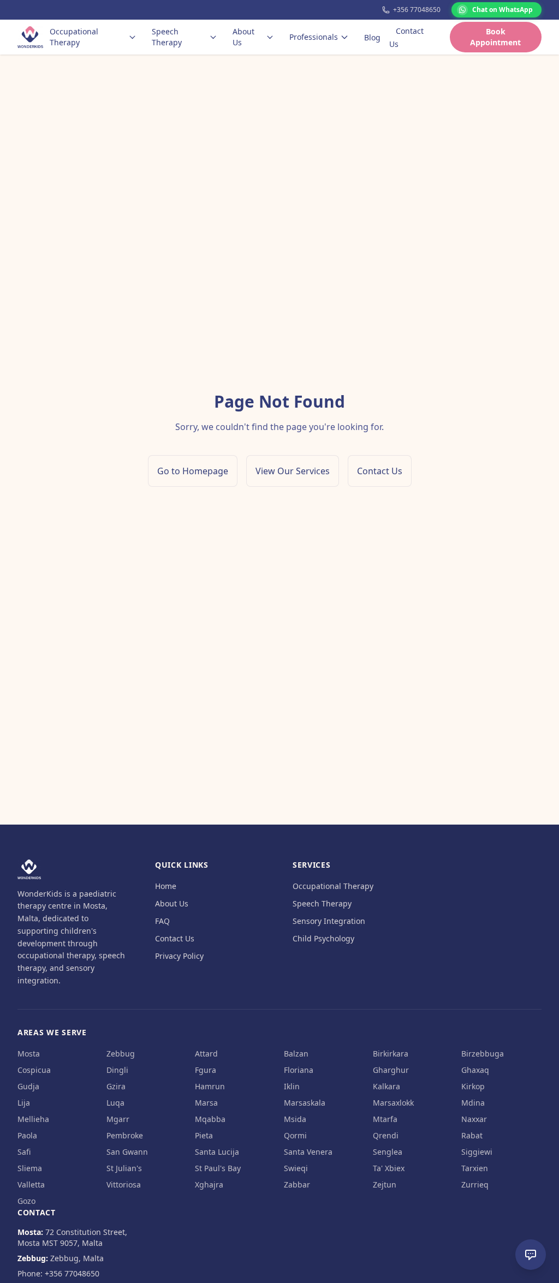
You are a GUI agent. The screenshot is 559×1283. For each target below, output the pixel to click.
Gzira (116, 1086)
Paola (27, 1135)
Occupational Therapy (74, 36)
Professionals (313, 37)
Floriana (298, 1070)
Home (165, 886)
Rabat (472, 1135)
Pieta (204, 1135)
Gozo (26, 1201)
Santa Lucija (217, 1152)
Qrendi (386, 1135)
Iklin (292, 1086)
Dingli (117, 1070)
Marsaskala (304, 1102)
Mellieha (33, 1119)
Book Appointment (495, 36)
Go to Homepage (192, 471)
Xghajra (209, 1184)
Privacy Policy (179, 956)
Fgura (205, 1070)
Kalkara (386, 1086)
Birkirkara (390, 1053)
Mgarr (117, 1119)
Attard (206, 1053)
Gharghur (391, 1070)
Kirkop (473, 1086)
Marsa (206, 1102)
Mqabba (210, 1119)
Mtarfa (385, 1119)
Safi (24, 1152)
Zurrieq (475, 1184)
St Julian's (124, 1168)
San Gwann (127, 1152)
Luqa (115, 1102)
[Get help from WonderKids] (530, 1254)
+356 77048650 (417, 9)
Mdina (473, 1102)
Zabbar (297, 1184)
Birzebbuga (482, 1053)
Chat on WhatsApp (502, 9)
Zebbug (120, 1053)
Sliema (29, 1168)
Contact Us (406, 37)
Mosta (28, 1053)
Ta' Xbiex (389, 1168)
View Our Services (292, 471)
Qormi (295, 1135)
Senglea (387, 1152)
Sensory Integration (329, 921)
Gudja (28, 1086)
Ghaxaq (475, 1070)
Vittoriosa (123, 1184)
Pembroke (124, 1135)
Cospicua (34, 1070)
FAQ (162, 921)
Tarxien (474, 1168)
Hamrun (210, 1086)
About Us (243, 36)
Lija (23, 1102)
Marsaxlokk (393, 1102)
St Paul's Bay (218, 1168)
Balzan (296, 1053)
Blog (372, 37)
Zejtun (384, 1184)
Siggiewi (476, 1152)
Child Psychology (323, 938)
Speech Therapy (167, 36)
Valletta (31, 1184)
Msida (295, 1119)
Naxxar (474, 1119)
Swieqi (296, 1168)
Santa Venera (308, 1152)
